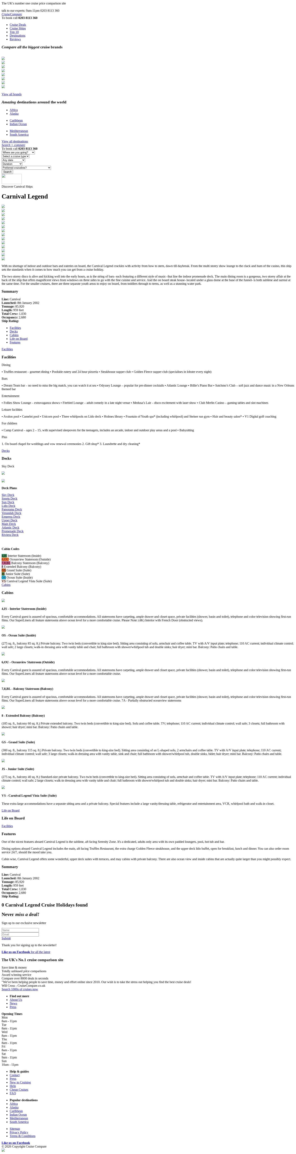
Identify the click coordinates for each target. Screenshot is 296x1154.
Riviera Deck (10, 534)
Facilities (15, 328)
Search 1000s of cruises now (20, 989)
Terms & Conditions (22, 1136)
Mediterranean (19, 131)
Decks (14, 331)
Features (15, 342)
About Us (16, 999)
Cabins (14, 335)
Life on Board (19, 338)
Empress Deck (11, 516)
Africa (14, 110)
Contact (15, 1075)
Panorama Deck (12, 509)
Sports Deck (9, 498)
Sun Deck (8, 502)
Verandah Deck (11, 513)
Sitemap (15, 1128)
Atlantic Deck (10, 527)
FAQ (13, 1093)
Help (13, 1086)
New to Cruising (20, 1082)
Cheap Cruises (19, 1089)
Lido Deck (8, 505)
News (13, 1003)
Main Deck (9, 524)
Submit (6, 938)
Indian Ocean (18, 124)
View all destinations (15, 141)
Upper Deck (9, 520)
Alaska (14, 113)
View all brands (12, 94)
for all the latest (26, 952)
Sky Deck (8, 495)
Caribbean (16, 120)
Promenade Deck (13, 531)
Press (13, 1007)
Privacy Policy (19, 1132)
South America (19, 134)
